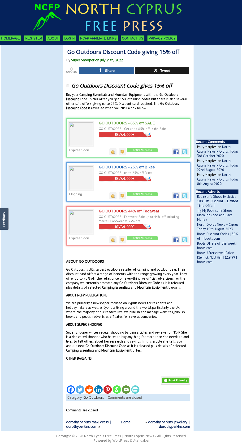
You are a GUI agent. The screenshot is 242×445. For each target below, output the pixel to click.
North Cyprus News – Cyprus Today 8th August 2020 (217, 179)
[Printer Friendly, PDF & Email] (175, 380)
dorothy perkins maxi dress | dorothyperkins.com (89, 424)
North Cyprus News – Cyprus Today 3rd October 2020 (217, 151)
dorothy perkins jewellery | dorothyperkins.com (169, 424)
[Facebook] (71, 389)
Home (125, 422)
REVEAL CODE (124, 134)
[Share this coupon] (176, 154)
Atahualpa (141, 440)
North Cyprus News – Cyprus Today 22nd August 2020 (217, 165)
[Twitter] (80, 389)
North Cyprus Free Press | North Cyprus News (119, 436)
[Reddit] (89, 389)
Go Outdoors (93, 397)
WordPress (120, 440)
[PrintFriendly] (135, 389)
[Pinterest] (108, 389)
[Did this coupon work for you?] (113, 152)
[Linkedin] (98, 389)
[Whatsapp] (117, 389)
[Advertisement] (27, 71)
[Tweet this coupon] (185, 154)
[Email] (126, 389)
